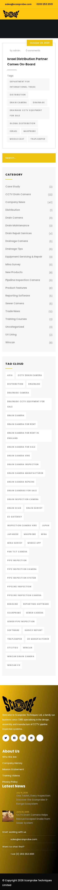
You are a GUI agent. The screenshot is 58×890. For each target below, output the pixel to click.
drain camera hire (18, 455)
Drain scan (14, 508)
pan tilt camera (17, 551)
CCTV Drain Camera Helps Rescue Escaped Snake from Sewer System (33, 819)
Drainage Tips (14, 249)
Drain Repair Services (18, 233)
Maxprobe (30, 131)
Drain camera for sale (21, 447)
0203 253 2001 (45, 4)
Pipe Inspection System (21, 578)
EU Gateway (14, 516)
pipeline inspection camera (22, 280)
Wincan (10, 342)
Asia (10, 375)
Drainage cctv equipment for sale (26, 113)
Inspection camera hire (22, 525)
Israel (13, 131)
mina (44, 534)
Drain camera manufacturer (25, 473)
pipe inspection (17, 560)
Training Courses (16, 319)
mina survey (14, 543)
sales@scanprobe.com (18, 4)
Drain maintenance (17, 225)
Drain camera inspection (23, 464)
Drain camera (14, 217)
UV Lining (11, 334)
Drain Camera (18, 102)
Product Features (16, 288)
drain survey (34, 508)
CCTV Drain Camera (18, 194)
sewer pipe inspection (21, 621)
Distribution (12, 210)
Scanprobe (14, 612)
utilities (12, 647)
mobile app (34, 543)
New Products (14, 272)
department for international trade (23, 84)
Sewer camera (14, 303)
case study (12, 186)
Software (13, 630)
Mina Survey (12, 264)
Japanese (13, 534)
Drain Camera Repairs (20, 482)
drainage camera (18, 392)
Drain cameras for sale (22, 490)
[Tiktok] (39, 737)
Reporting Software (17, 295)
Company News (15, 202)
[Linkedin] (31, 737)
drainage (39, 102)
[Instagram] (22, 737)
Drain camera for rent (21, 424)
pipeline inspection (19, 586)
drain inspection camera (23, 499)
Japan (45, 525)
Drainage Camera (16, 241)
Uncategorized (14, 327)
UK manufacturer (38, 639)
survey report (34, 630)
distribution (18, 94)
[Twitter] (5, 737)
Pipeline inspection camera (24, 595)
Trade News (12, 311)
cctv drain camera (30, 375)
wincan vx (13, 665)
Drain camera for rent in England (23, 436)
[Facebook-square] (14, 737)
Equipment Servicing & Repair (23, 256)
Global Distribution (22, 123)
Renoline (12, 604)
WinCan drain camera (20, 656)
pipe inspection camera (22, 569)
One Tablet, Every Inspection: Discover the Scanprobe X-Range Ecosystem (33, 799)
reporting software (36, 604)
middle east (17, 139)
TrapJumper (37, 139)
